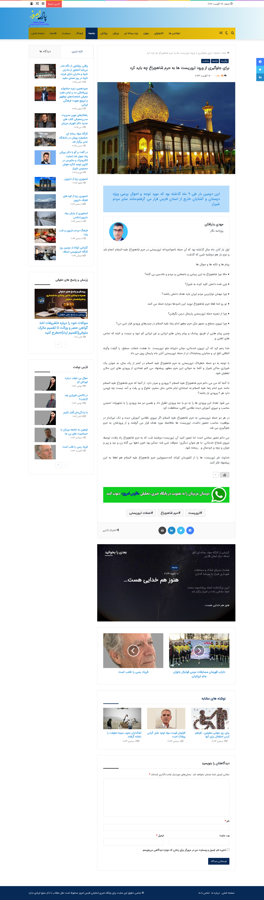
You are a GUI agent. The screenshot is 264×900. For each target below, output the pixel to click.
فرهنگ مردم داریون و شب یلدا (73, 232)
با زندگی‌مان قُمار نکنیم (75, 412)
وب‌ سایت (224, 836)
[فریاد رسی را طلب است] (45, 452)
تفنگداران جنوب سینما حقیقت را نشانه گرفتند (124, 735)
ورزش (116, 33)
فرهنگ (79, 33)
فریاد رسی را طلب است (75, 447)
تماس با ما (204, 893)
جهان (146, 33)
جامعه (91, 33)
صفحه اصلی (37, 33)
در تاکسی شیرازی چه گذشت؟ (76, 397)
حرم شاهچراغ (169, 513)
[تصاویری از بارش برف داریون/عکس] (45, 218)
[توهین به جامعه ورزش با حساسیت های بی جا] (45, 435)
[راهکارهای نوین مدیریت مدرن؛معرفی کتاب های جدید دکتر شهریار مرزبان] (45, 120)
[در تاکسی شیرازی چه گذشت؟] (45, 400)
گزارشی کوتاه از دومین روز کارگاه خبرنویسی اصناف (74, 250)
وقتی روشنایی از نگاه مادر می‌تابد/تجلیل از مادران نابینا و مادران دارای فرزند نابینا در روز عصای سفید (74, 72)
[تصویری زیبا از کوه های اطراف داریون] (45, 201)
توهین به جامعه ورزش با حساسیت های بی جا (74, 431)
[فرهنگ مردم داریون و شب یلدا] (45, 236)
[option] (166, 582)
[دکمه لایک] (224, 475)
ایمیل (160, 836)
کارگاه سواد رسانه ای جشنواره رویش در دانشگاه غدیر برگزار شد (73, 138)
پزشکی (103, 33)
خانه (224, 53)
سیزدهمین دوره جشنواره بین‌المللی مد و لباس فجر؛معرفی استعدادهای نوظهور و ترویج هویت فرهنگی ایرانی (73, 96)
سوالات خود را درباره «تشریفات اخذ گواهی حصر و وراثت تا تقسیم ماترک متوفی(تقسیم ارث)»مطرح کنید (63, 327)
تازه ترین (77, 51)
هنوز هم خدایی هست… (151, 580)
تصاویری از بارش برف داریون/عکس (76, 215)
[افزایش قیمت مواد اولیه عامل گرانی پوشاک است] (166, 718)
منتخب (205, 61)
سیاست (66, 33)
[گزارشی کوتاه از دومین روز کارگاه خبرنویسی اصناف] (45, 253)
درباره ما (215, 893)
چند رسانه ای (131, 33)
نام (227, 821)
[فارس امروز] (39, 17)
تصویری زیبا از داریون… (75, 179)
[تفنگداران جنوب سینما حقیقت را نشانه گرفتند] (122, 718)
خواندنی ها (174, 33)
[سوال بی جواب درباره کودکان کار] (45, 383)
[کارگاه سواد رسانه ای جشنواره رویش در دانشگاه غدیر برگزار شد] (45, 139)
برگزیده (224, 61)
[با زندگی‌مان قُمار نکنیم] (45, 417)
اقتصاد (53, 33)
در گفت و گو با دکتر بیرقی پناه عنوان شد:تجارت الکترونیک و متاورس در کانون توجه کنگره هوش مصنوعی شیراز (74, 160)
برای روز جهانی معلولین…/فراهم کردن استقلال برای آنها (212, 735)
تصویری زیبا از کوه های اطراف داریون (75, 198)
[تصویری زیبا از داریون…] (45, 184)
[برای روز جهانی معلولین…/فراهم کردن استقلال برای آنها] (210, 718)
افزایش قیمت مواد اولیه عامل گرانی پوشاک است (166, 735)
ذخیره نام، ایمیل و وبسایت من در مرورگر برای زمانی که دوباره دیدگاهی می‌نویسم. (184, 850)
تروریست (194, 513)
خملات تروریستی (140, 513)
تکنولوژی (159, 33)
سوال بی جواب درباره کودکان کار (76, 380)
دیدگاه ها (45, 51)
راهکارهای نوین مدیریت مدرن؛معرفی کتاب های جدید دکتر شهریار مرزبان (74, 119)
